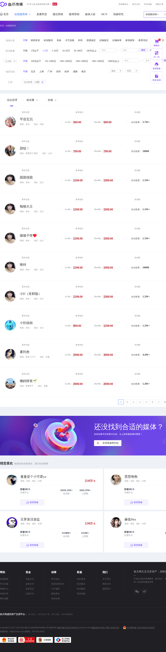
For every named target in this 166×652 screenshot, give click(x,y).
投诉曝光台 (123, 4)
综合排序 (12, 100)
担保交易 (55, 598)
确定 (143, 50)
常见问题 (4, 583)
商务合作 (106, 583)
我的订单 (159, 4)
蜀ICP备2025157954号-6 (68, 627)
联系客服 (34, 502)
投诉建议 (81, 583)
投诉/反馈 (157, 79)
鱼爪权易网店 (67, 614)
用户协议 (55, 578)
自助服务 (4, 578)
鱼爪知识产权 (44, 614)
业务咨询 (81, 578)
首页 (6, 14)
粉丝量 (31, 100)
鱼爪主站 (136, 4)
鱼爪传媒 (55, 614)
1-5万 (32, 81)
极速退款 (55, 593)
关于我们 (106, 578)
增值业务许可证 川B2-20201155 (105, 627)
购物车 (157, 42)
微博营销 (74, 14)
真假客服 (156, 68)
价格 (51, 100)
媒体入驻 (90, 14)
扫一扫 (155, 57)
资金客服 (81, 593)
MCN (104, 14)
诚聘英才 (106, 588)
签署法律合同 (57, 583)
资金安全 (30, 588)
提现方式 (30, 583)
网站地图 (4, 598)
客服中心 (4, 588)
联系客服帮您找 (111, 443)
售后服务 (81, 588)
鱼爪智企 (32, 614)
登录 (55, 4)
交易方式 (30, 593)
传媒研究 (118, 14)
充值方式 (30, 578)
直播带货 (41, 14)
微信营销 (58, 14)
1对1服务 (55, 588)
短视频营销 (20, 14)
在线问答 (4, 593)
